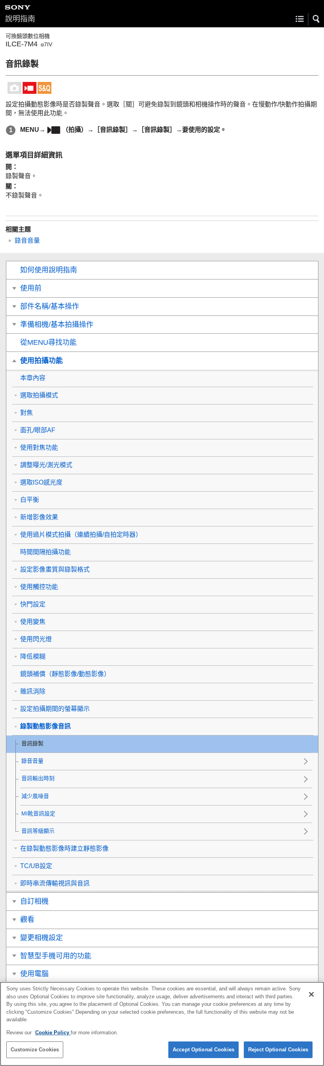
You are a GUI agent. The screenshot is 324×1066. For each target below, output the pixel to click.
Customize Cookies (35, 1050)
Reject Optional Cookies (278, 1050)
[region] (162, 1024)
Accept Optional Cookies (203, 1050)
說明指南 (20, 19)
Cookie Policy (53, 1033)
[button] (316, 19)
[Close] (311, 994)
